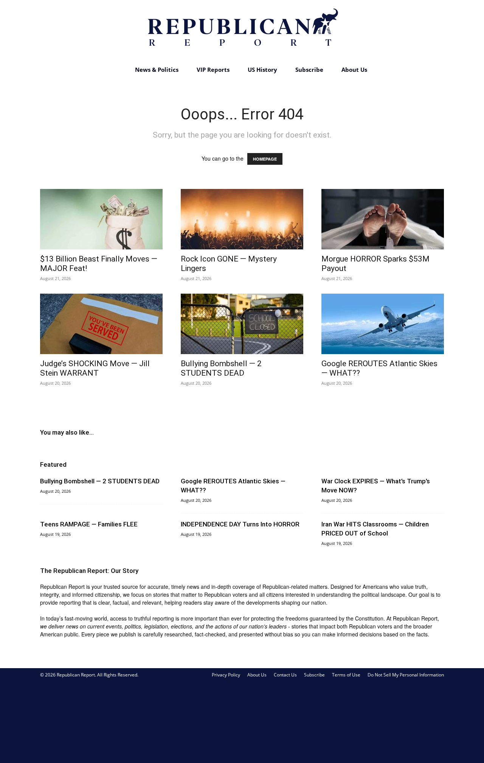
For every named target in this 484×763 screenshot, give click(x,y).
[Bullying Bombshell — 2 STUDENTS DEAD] (242, 324)
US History (262, 69)
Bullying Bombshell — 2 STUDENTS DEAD (221, 368)
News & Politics (156, 69)
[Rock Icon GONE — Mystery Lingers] (242, 219)
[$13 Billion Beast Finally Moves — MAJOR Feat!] (101, 219)
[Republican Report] (242, 30)
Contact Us (285, 675)
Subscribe (309, 69)
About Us (354, 69)
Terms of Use (346, 675)
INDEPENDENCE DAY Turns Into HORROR (240, 524)
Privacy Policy (226, 675)
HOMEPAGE (265, 159)
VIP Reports (213, 69)
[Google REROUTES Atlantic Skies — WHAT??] (382, 324)
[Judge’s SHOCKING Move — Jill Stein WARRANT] (101, 324)
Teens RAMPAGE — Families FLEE (89, 524)
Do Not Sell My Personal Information (406, 675)
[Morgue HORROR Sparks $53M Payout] (382, 219)
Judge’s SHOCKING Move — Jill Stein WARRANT (95, 368)
